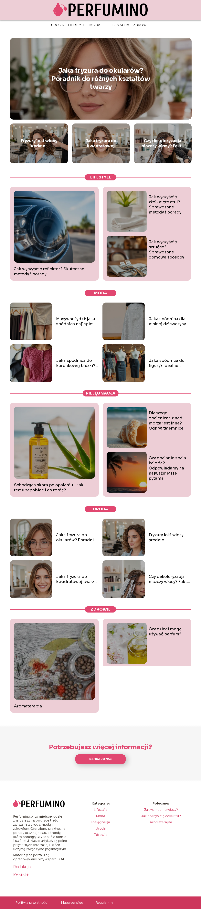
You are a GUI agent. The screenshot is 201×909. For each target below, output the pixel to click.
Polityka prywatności (32, 903)
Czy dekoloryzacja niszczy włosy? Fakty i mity (163, 143)
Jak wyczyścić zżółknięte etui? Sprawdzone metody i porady (165, 205)
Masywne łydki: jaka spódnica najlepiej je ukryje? (77, 321)
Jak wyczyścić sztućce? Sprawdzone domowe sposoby (166, 250)
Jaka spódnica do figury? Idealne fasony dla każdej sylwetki (167, 363)
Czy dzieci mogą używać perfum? (165, 632)
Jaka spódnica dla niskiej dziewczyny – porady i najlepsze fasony (169, 321)
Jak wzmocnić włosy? (161, 810)
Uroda (57, 25)
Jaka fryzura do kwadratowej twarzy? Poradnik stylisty (101, 143)
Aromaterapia (28, 706)
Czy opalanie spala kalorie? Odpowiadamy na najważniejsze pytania (167, 468)
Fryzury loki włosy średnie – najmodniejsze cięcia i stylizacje (39, 143)
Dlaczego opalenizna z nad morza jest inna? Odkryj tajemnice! (167, 421)
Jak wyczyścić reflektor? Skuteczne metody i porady (49, 272)
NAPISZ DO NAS (100, 759)
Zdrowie (141, 25)
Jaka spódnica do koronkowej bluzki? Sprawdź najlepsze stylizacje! (75, 363)
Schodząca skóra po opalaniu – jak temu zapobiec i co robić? (48, 488)
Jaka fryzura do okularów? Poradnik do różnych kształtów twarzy (100, 79)
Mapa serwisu (72, 903)
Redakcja (22, 866)
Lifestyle (76, 25)
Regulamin (104, 903)
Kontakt (21, 875)
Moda (94, 25)
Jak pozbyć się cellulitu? (161, 816)
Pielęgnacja (116, 25)
